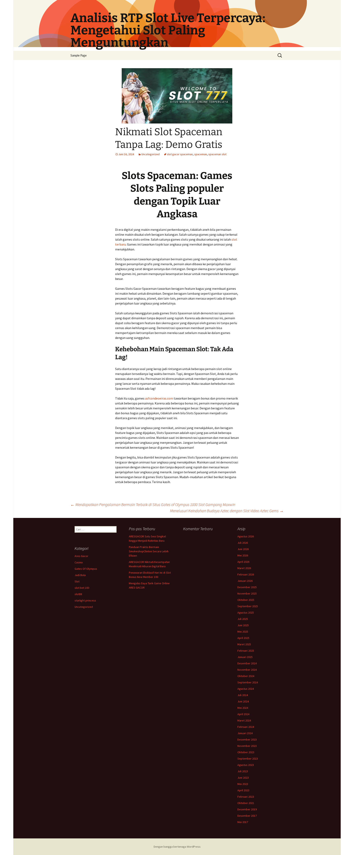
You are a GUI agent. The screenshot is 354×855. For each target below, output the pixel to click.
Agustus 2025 (245, 612)
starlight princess (85, 600)
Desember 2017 (247, 816)
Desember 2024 (247, 663)
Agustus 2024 (245, 689)
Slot (77, 581)
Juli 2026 (242, 543)
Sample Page (78, 55)
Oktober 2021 (245, 803)
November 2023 (247, 746)
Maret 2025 (244, 644)
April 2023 (243, 790)
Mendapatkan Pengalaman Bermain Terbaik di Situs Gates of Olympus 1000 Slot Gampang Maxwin (152, 504)
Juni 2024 (243, 701)
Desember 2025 (247, 587)
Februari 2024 (245, 727)
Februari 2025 (245, 650)
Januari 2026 (245, 581)
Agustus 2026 (245, 536)
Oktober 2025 (245, 600)
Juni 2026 (243, 549)
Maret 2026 (244, 568)
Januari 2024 (245, 733)
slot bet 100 (82, 588)
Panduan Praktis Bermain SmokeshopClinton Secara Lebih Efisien (148, 551)
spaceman (200, 154)
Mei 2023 (242, 784)
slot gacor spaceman (180, 154)
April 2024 (243, 714)
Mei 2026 (242, 555)
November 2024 (247, 670)
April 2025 (243, 638)
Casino (79, 562)
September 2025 (247, 606)
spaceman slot (217, 154)
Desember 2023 (247, 739)
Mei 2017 (242, 822)
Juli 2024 (242, 695)
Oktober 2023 (245, 752)
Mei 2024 (242, 708)
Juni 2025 (243, 625)
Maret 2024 (244, 720)
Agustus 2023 (245, 765)
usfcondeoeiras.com (159, 398)
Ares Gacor (81, 556)
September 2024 (247, 682)
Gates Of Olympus (86, 569)
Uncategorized (150, 154)
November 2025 (247, 593)
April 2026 (243, 562)
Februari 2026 (245, 574)
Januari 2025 (245, 657)
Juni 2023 (243, 777)
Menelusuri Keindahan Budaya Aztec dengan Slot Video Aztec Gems (227, 510)
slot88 (78, 594)
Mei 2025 (242, 631)
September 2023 (247, 758)
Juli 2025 (242, 619)
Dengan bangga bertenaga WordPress (177, 846)
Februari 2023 (245, 796)
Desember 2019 (247, 809)
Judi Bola (80, 575)
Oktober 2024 (245, 676)
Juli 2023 (242, 771)
